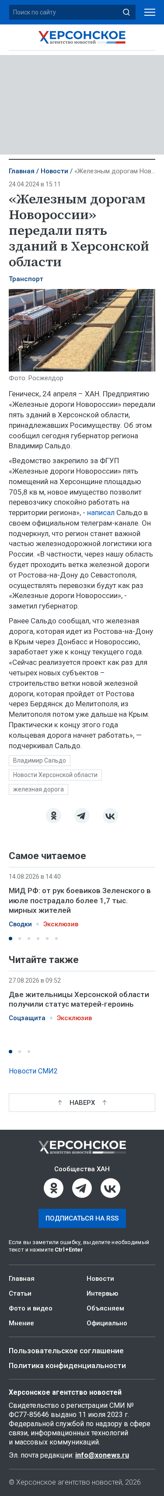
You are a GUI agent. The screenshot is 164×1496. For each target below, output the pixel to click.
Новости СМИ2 (33, 1071)
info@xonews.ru (102, 1455)
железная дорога (38, 789)
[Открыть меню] (149, 12)
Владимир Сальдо (39, 760)
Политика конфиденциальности (67, 1365)
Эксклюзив (60, 924)
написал (101, 512)
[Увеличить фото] (82, 329)
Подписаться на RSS (82, 1218)
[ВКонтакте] (110, 815)
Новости (54, 171)
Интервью (102, 1293)
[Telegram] (82, 815)
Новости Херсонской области (55, 774)
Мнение (21, 1323)
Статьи (20, 1293)
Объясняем (105, 1308)
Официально (107, 1323)
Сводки (20, 924)
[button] (10, 938)
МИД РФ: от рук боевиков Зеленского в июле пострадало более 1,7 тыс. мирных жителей (80, 900)
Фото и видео (30, 1308)
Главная (22, 171)
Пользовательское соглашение (66, 1350)
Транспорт (26, 279)
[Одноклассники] (53, 815)
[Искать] (126, 12)
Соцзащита (27, 1018)
